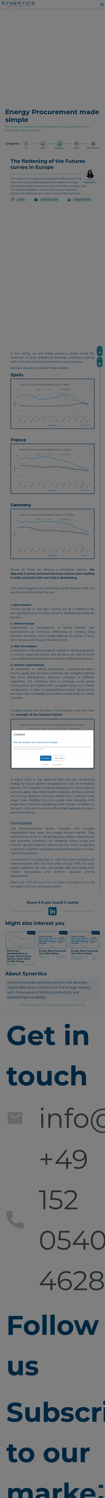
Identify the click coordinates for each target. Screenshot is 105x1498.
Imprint (45, 764)
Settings (58, 758)
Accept (46, 758)
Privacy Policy (57, 764)
